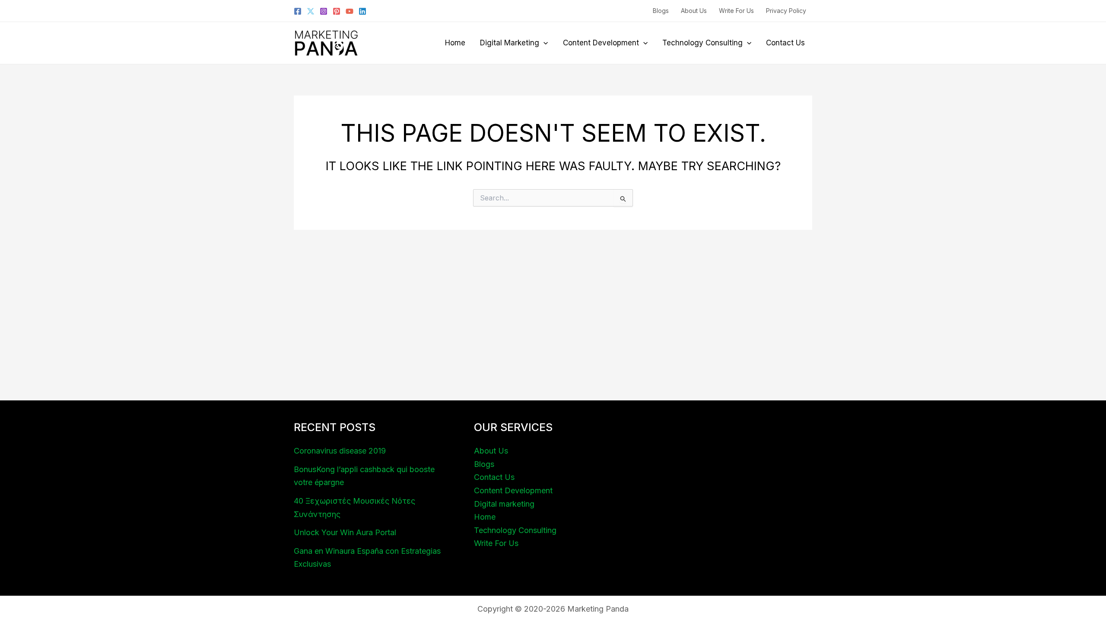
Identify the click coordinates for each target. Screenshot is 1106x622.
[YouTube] (349, 11)
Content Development (601, 42)
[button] (543, 42)
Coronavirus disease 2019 (340, 450)
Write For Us (736, 10)
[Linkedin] (362, 11)
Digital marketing (509, 42)
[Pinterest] (336, 11)
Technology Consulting (702, 42)
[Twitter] (311, 11)
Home (455, 42)
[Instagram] (323, 11)
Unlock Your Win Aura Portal (345, 532)
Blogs (661, 10)
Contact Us (785, 42)
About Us (694, 10)
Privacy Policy (786, 10)
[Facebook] (298, 11)
